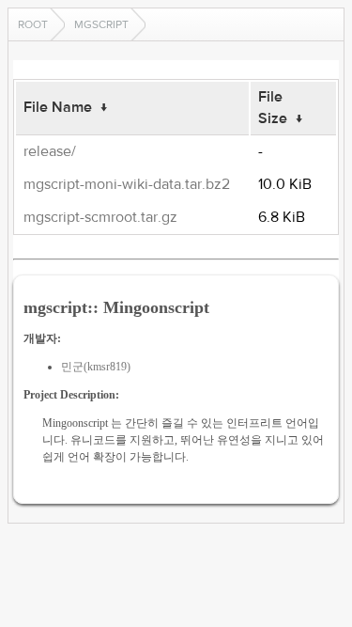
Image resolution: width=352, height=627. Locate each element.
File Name (57, 107)
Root (33, 24)
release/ (49, 151)
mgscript (101, 24)
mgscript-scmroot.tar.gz (100, 217)
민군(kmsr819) (95, 366)
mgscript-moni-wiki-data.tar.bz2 (126, 184)
